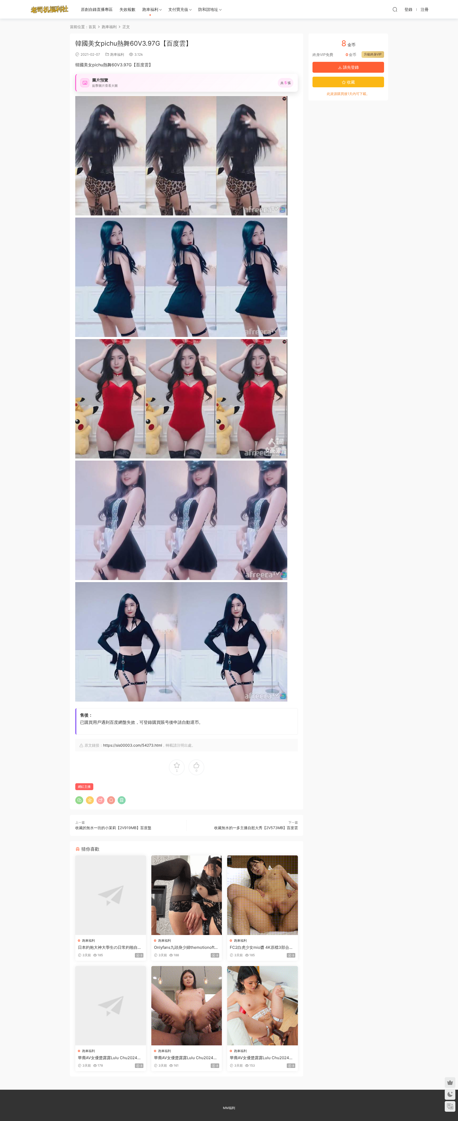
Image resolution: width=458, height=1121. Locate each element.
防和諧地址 (208, 9)
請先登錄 (350, 67)
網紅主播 (84, 787)
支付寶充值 (178, 9)
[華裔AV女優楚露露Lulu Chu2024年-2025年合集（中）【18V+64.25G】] (186, 1005)
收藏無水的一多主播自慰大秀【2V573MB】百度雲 (256, 827)
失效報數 (127, 9)
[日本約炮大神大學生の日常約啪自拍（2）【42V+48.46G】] (110, 895)
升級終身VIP (373, 54)
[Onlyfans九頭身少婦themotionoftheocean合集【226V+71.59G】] (186, 895)
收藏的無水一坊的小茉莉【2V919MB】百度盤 (113, 827)
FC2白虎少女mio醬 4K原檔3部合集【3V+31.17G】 (261, 947)
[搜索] (395, 9)
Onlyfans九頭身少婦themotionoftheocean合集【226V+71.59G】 (186, 947)
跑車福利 (150, 9)
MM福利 (229, 1108)
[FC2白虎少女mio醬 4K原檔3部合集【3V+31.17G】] (262, 895)
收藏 (350, 82)
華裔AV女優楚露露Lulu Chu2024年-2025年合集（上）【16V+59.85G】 (110, 1058)
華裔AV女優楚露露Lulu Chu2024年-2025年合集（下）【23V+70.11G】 (262, 1058)
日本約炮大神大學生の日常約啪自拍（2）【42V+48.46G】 (110, 947)
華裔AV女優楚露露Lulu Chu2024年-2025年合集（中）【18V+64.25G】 (186, 1058)
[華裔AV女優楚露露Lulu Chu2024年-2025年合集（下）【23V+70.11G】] (262, 1005)
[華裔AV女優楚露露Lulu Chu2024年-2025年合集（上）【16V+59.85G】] (110, 1005)
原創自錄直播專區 (97, 9)
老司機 (49, 9)
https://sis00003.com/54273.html (132, 745)
